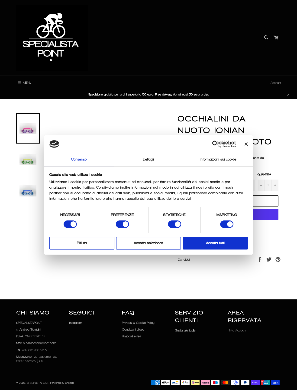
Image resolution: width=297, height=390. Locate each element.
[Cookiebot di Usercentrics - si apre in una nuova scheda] (215, 144)
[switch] (122, 224)
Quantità (264, 174)
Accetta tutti (215, 243)
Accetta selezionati (148, 243)
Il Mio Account (237, 330)
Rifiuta (82, 243)
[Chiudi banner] (246, 144)
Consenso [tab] (79, 159)
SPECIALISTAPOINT (37, 382)
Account (276, 82)
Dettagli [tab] (148, 159)
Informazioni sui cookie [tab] (218, 159)
